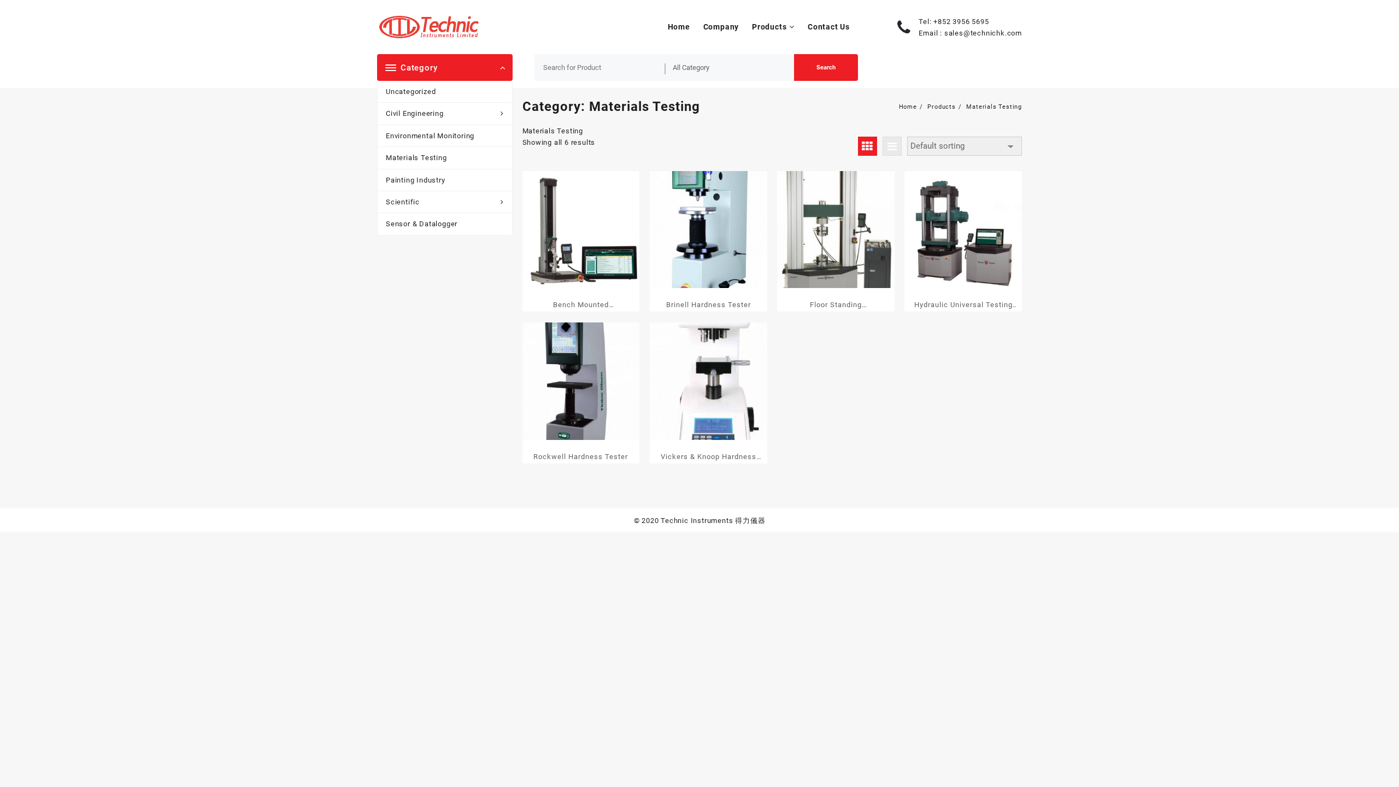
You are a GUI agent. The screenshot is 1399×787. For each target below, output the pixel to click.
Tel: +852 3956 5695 (954, 21)
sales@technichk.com (983, 33)
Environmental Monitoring (430, 136)
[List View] (892, 146)
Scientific (403, 202)
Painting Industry (415, 180)
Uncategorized (411, 91)
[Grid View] (867, 146)
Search (826, 67)
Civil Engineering (415, 113)
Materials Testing (416, 158)
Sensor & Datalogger (421, 224)
